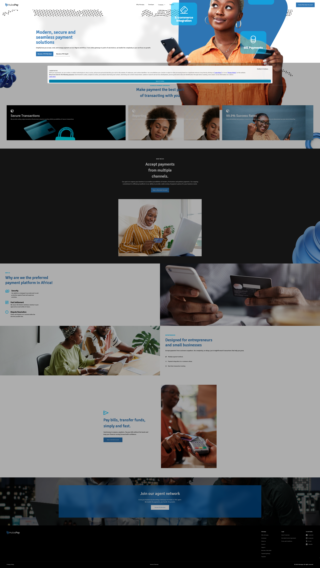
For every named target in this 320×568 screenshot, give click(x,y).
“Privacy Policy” (231, 73)
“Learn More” (218, 73)
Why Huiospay (140, 4)
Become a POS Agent (62, 54)
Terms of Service (154, 564)
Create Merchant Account (305, 5)
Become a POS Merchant (45, 54)
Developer (151, 4)
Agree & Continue (160, 81)
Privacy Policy (10, 564)
